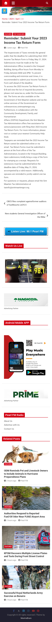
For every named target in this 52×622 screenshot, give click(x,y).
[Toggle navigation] (13, 3)
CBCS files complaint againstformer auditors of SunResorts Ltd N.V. (26, 203)
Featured (8, 34)
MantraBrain (26, 618)
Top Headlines (19, 34)
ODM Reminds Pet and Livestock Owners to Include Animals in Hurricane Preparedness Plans (26, 473)
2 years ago (11, 48)
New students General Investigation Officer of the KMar (25, 215)
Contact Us (9, 429)
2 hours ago (11, 481)
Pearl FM (24, 48)
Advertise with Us (12, 425)
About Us (8, 421)
